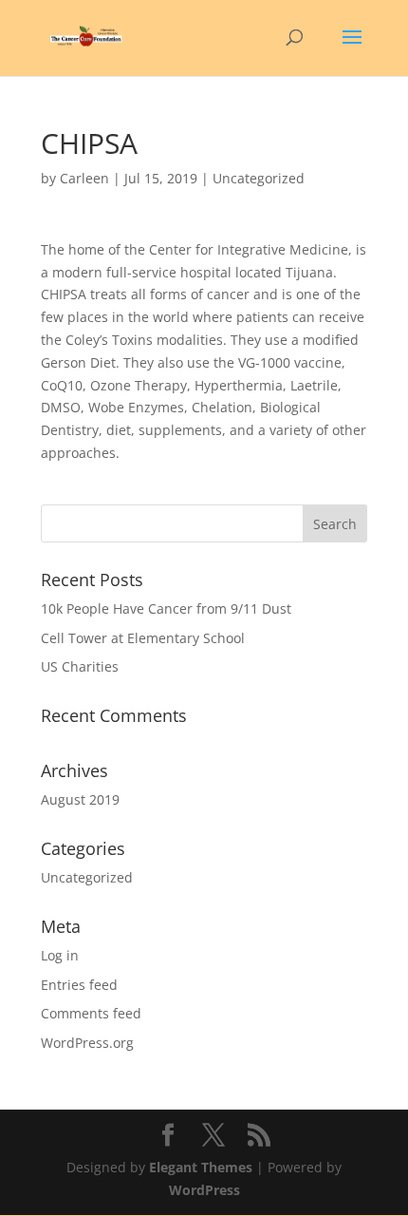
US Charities (80, 666)
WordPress (204, 1190)
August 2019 (80, 799)
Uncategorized (87, 877)
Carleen (84, 178)
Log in (60, 955)
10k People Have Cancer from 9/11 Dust (166, 608)
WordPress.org (87, 1043)
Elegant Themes (200, 1167)
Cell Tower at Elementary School (143, 638)
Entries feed (79, 985)
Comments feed (91, 1013)
